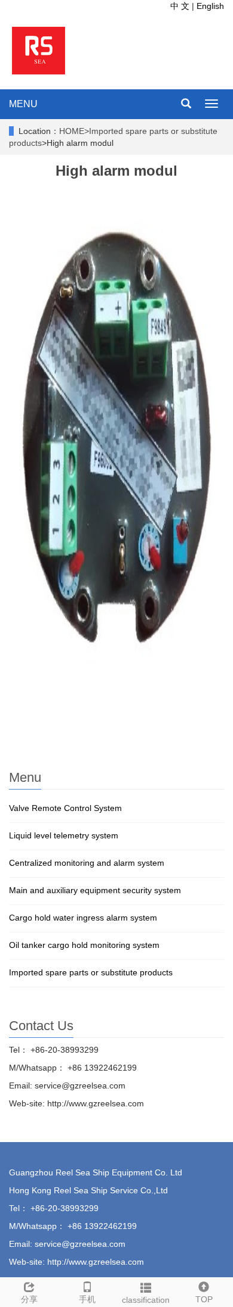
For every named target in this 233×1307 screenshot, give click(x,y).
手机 (87, 1299)
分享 (29, 1299)
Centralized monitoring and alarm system (86, 863)
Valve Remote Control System (65, 808)
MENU (23, 104)
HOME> (74, 131)
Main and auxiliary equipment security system (95, 890)
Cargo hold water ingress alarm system (83, 917)
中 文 (181, 6)
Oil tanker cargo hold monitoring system (84, 945)
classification (146, 1300)
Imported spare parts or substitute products (91, 972)
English (210, 6)
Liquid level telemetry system (63, 835)
